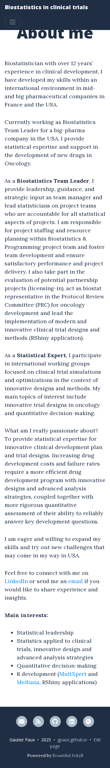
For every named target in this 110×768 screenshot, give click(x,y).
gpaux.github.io (72, 740)
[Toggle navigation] (12, 22)
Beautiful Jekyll (68, 755)
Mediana (28, 682)
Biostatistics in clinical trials (46, 7)
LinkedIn (16, 581)
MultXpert (72, 673)
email (75, 581)
